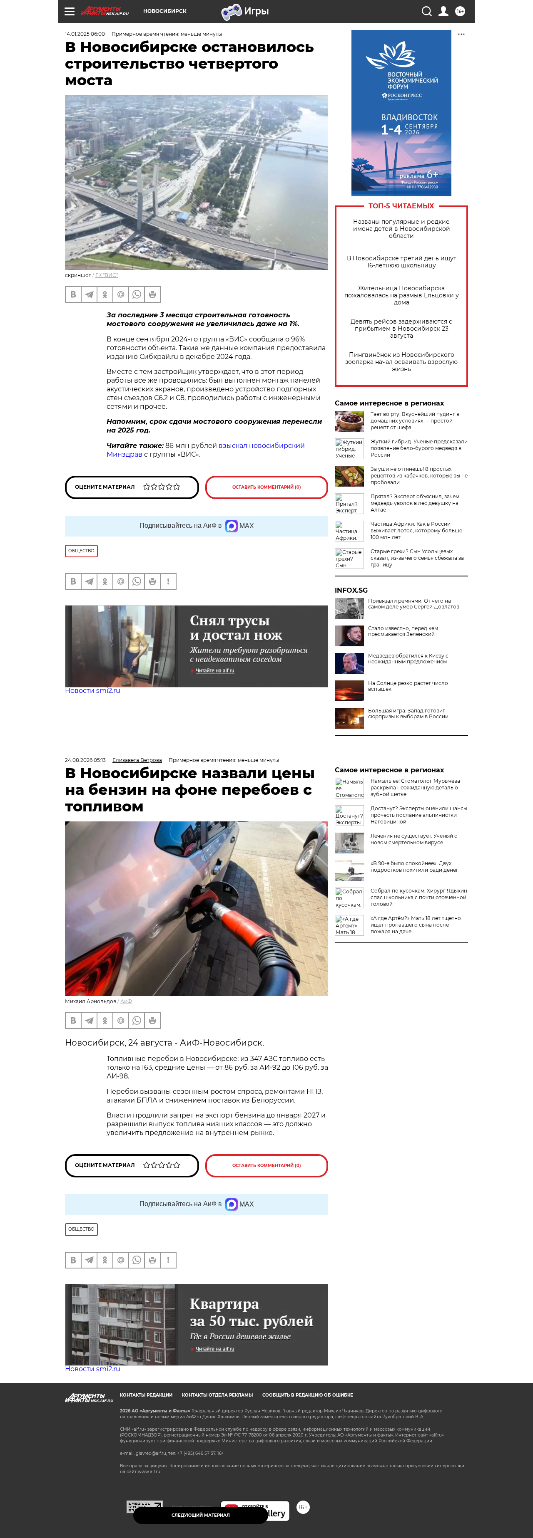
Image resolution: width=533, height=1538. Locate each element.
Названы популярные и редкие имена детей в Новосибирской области (401, 229)
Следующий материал (201, 1515)
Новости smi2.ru (92, 691)
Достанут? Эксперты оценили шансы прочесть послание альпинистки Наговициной (419, 815)
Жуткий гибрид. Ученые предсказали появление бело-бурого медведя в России (419, 448)
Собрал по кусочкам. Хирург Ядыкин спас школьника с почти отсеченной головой (419, 897)
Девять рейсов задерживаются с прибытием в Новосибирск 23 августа (401, 328)
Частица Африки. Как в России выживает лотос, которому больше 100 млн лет (416, 530)
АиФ (126, 1001)
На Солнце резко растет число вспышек (408, 686)
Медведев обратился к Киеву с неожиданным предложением (408, 659)
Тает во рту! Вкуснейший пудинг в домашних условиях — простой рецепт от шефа (415, 420)
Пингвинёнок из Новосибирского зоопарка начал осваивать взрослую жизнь (401, 362)
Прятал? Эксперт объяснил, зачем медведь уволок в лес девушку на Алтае (415, 503)
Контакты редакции (146, 1395)
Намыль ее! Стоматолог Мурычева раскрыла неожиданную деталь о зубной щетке (415, 787)
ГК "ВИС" (106, 275)
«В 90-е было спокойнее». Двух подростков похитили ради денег (414, 866)
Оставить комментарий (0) (266, 487)
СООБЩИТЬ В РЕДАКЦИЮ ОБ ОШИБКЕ (307, 1395)
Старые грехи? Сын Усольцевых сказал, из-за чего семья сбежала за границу (417, 558)
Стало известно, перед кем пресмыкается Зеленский (403, 631)
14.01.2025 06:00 (85, 34)
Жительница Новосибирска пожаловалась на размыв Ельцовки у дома (401, 295)
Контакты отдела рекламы (217, 1395)
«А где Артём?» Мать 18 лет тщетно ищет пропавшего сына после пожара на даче (416, 925)
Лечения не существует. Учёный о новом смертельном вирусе (414, 839)
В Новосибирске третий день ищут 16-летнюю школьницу (401, 262)
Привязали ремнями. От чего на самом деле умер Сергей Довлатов (413, 604)
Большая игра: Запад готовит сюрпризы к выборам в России (408, 714)
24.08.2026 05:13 (85, 760)
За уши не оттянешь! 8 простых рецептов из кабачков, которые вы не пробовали (419, 475)
